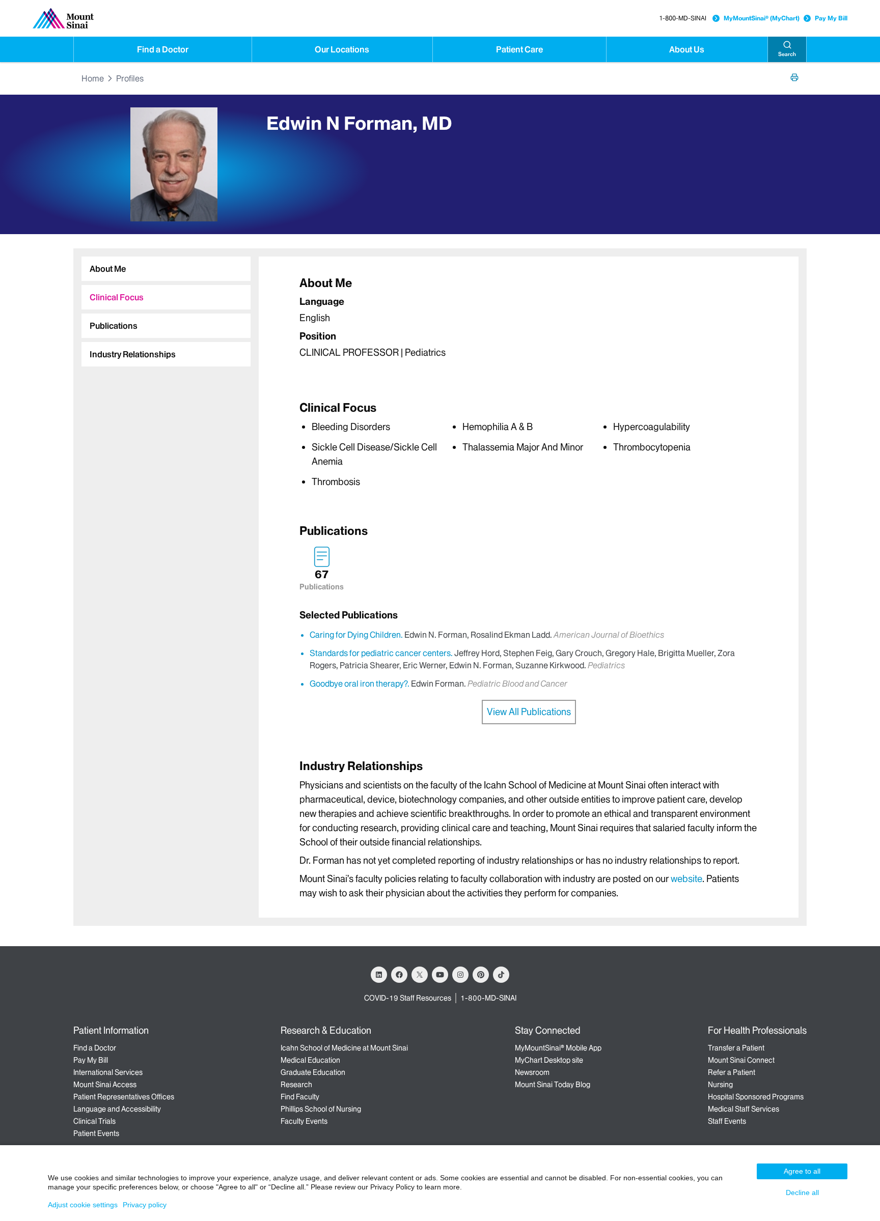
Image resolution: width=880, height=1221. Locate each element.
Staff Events (727, 1121)
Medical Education (310, 1060)
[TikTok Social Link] (501, 975)
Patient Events (96, 1133)
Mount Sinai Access (104, 1084)
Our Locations (342, 49)
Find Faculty (300, 1096)
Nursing (720, 1084)
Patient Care (519, 49)
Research (296, 1084)
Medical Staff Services (743, 1109)
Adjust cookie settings (83, 1205)
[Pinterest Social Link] (481, 975)
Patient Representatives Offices (123, 1096)
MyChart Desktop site (549, 1060)
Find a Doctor (162, 49)
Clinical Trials (94, 1121)
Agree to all (802, 1171)
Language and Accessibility (117, 1109)
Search (787, 54)
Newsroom (532, 1072)
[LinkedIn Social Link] (379, 975)
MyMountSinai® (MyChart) (762, 18)
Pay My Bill (831, 18)
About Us (686, 49)
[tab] (166, 269)
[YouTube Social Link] (440, 975)
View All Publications (529, 712)
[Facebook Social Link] (399, 975)
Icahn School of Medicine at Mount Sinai (344, 1048)
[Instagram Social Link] (460, 975)
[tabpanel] (529, 320)
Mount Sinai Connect (741, 1060)
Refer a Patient (731, 1072)
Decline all (802, 1192)
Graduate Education (313, 1072)
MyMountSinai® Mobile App (558, 1048)
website (686, 879)
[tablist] (162, 307)
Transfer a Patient (736, 1048)
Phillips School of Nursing (321, 1109)
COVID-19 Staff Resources (407, 998)
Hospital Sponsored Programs (756, 1096)
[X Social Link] (419, 975)
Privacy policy (145, 1205)
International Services (108, 1072)
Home (92, 78)
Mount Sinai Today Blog (552, 1084)
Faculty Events (304, 1121)
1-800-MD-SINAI (682, 18)
